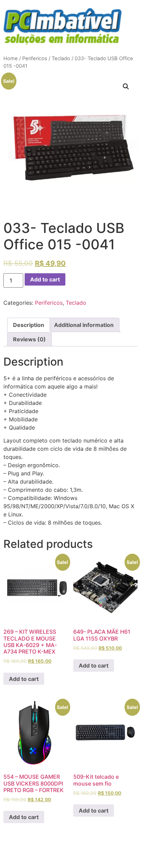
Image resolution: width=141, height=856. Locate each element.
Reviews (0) (29, 339)
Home (10, 58)
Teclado (61, 58)
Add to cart (45, 279)
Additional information (84, 324)
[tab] (28, 325)
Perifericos (34, 58)
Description (28, 324)
